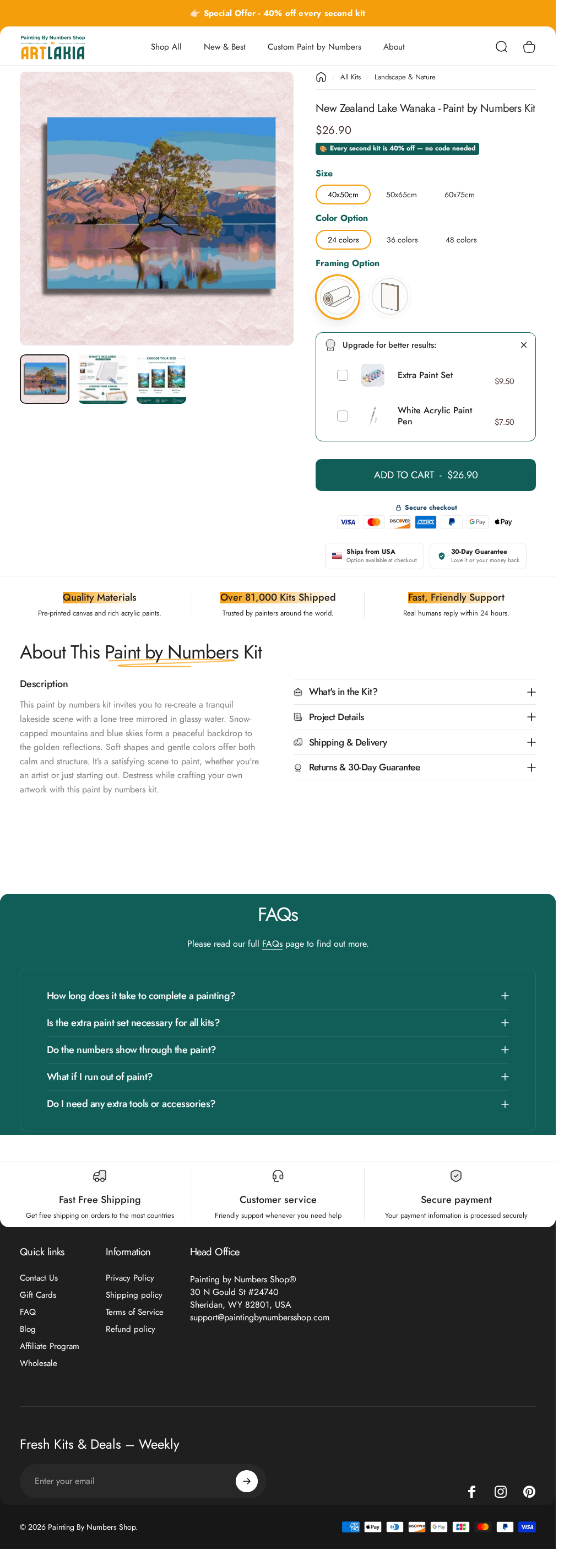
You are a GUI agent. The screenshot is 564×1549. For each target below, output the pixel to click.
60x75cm (459, 192)
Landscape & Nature (405, 77)
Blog (28, 1329)
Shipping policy (134, 1295)
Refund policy (130, 1329)
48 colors (461, 237)
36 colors (402, 237)
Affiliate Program (49, 1346)
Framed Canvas (390, 276)
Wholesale (38, 1363)
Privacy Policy (130, 1278)
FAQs (272, 943)
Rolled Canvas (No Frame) (338, 276)
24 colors (343, 237)
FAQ (28, 1312)
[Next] (267, 226)
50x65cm (401, 192)
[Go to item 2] (103, 379)
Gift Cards (38, 1295)
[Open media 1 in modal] (157, 209)
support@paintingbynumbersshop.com (259, 1317)
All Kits (350, 77)
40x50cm (343, 192)
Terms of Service (135, 1312)
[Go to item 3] (161, 379)
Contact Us (39, 1278)
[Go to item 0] (44, 379)
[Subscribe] (247, 1481)
